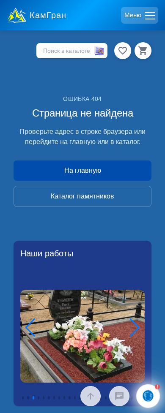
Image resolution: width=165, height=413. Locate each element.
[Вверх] (90, 396)
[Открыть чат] (119, 396)
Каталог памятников (82, 196)
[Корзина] (143, 50)
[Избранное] (122, 50)
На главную (82, 170)
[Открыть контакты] (148, 396)
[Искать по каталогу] (99, 51)
